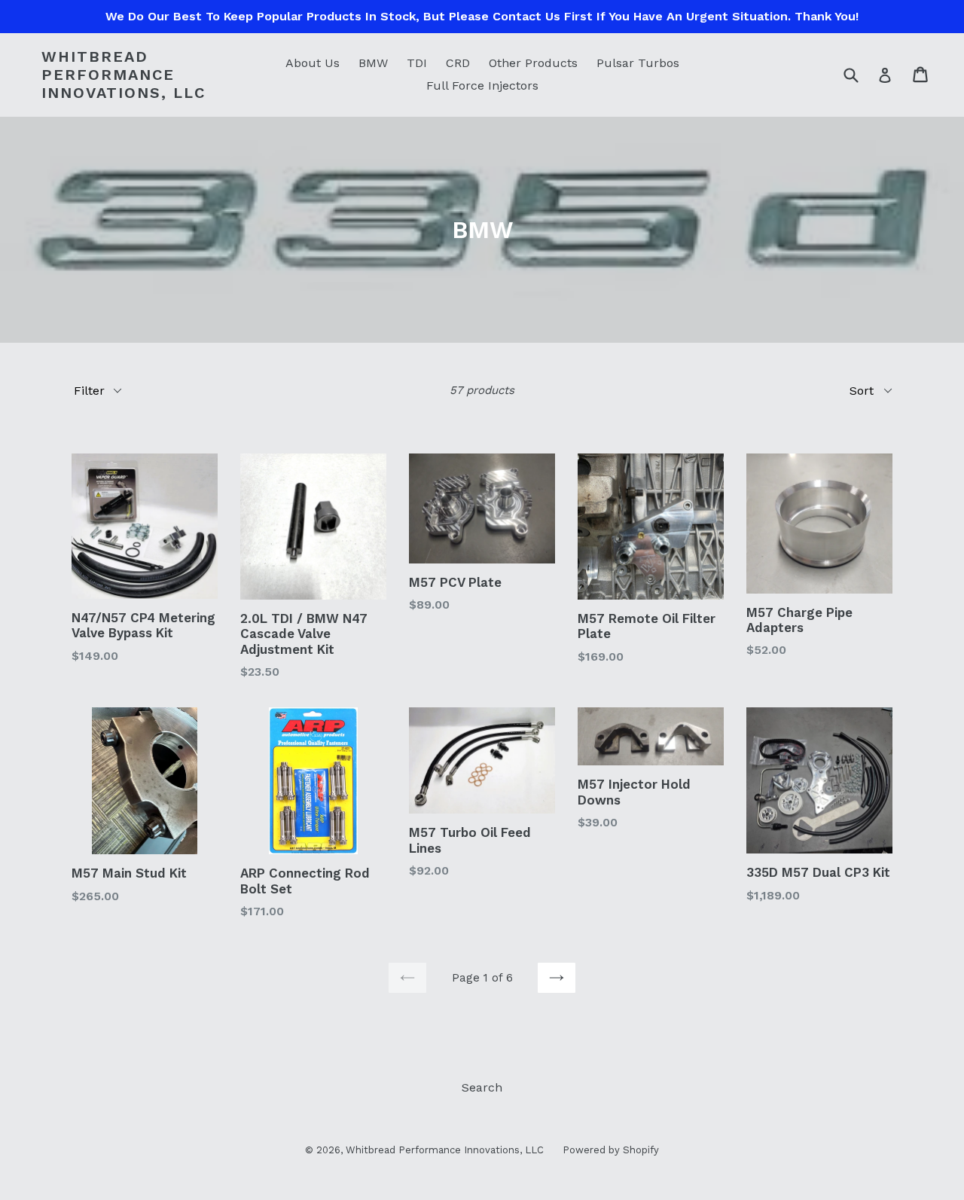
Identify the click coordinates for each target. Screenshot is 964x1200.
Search (482, 1087)
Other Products (533, 63)
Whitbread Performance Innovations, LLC (123, 74)
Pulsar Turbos (637, 63)
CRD (458, 63)
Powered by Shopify (611, 1150)
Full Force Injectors (482, 85)
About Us (312, 63)
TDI (417, 63)
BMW (373, 63)
